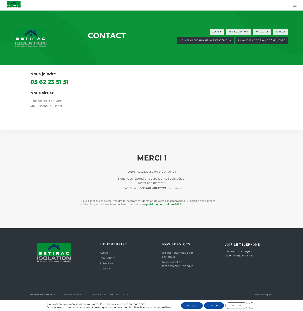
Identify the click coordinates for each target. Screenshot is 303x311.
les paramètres (162, 307)
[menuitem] (217, 32)
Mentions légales (264, 294)
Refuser (214, 305)
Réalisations (107, 258)
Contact (105, 268)
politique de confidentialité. (164, 204)
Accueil (104, 252)
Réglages (236, 305)
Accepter (191, 305)
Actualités (106, 263)
